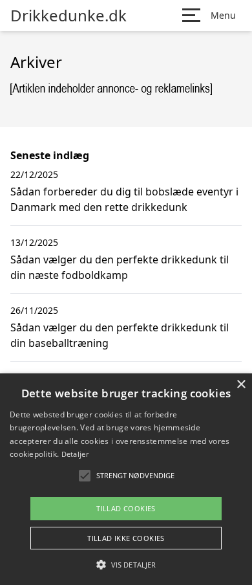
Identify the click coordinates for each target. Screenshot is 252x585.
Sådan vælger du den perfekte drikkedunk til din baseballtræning (119, 335)
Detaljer (75, 454)
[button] (126, 564)
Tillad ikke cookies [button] (126, 538)
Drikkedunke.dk (68, 15)
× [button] (241, 385)
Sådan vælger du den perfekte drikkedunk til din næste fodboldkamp (119, 267)
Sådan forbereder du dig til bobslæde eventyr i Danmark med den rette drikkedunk (124, 199)
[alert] (126, 479)
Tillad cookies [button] (126, 508)
